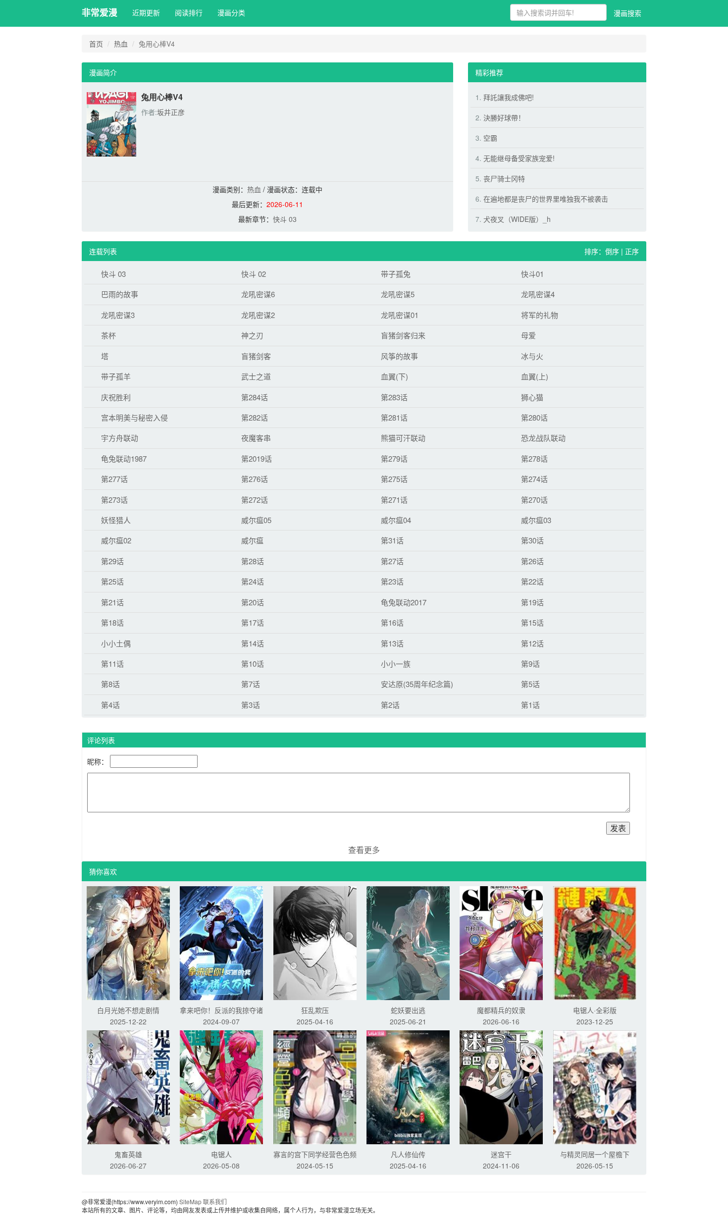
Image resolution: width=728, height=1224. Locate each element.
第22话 (532, 581)
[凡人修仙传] (408, 1086)
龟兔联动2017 (403, 602)
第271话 (394, 499)
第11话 (112, 663)
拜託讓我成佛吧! (508, 97)
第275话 (394, 479)
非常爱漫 (99, 12)
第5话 (530, 684)
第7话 (250, 684)
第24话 (252, 581)
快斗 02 (253, 273)
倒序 (612, 251)
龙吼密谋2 (258, 315)
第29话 (112, 561)
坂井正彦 (171, 112)
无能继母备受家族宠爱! (519, 158)
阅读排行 (189, 12)
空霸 (490, 138)
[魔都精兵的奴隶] (501, 942)
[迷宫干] (501, 1086)
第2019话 (256, 458)
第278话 (534, 458)
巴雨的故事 (119, 294)
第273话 (114, 499)
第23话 (392, 581)
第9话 (530, 663)
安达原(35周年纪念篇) (417, 684)
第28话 (252, 561)
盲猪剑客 (256, 356)
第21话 (112, 602)
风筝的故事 (399, 356)
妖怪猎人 (116, 520)
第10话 (252, 663)
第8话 (110, 684)
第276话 (254, 479)
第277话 (114, 479)
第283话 (394, 397)
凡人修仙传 (408, 1154)
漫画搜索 (627, 13)
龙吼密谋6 (258, 294)
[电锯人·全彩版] (594, 942)
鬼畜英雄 (128, 1154)
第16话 (392, 622)
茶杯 (108, 335)
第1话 (530, 704)
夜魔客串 (256, 437)
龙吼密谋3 (118, 315)
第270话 (534, 499)
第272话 (254, 499)
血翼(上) (534, 376)
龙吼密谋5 (398, 294)
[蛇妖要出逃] (408, 942)
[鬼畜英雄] (128, 1086)
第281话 (394, 417)
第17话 (252, 622)
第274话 (534, 479)
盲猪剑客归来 (403, 335)
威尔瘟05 (256, 520)
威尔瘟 (252, 540)
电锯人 (221, 1154)
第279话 (394, 458)
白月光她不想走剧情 (128, 1010)
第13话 (392, 643)
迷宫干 (501, 1154)
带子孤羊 (116, 376)
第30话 (532, 540)
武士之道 (256, 376)
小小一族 (396, 663)
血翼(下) (394, 376)
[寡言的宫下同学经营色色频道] (315, 1086)
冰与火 (532, 356)
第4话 (110, 704)
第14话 (252, 643)
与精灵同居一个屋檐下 (594, 1154)
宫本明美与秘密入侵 (134, 417)
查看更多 (364, 849)
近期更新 (146, 12)
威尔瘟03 (536, 520)
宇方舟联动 (119, 437)
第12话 (532, 643)
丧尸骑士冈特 (504, 178)
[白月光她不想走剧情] (128, 942)
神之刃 (252, 335)
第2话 (390, 704)
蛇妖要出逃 (408, 1010)
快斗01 (532, 273)
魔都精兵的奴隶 (501, 1010)
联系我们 (215, 1201)
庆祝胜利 (116, 397)
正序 (632, 251)
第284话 (254, 397)
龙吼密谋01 (399, 315)
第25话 (112, 581)
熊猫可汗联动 (403, 437)
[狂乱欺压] (315, 942)
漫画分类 (231, 12)
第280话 (534, 417)
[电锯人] (221, 1086)
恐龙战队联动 (543, 437)
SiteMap (190, 1201)
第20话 (252, 602)
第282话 (254, 417)
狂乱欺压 (315, 1010)
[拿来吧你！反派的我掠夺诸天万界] (221, 942)
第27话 (392, 561)
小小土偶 (116, 643)
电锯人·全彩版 (595, 1010)
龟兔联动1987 (124, 458)
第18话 (112, 622)
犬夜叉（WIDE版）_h (517, 219)
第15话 (532, 622)
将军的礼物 (539, 315)
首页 (96, 44)
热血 (121, 44)
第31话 (392, 540)
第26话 (532, 561)
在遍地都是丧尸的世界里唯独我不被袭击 (545, 199)
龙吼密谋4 (538, 294)
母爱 (528, 335)
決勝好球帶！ (504, 117)
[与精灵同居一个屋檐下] (594, 1086)
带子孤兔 (396, 273)
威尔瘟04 (396, 520)
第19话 (532, 602)
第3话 (250, 704)
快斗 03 (285, 219)
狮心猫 (532, 397)
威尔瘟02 (116, 540)
